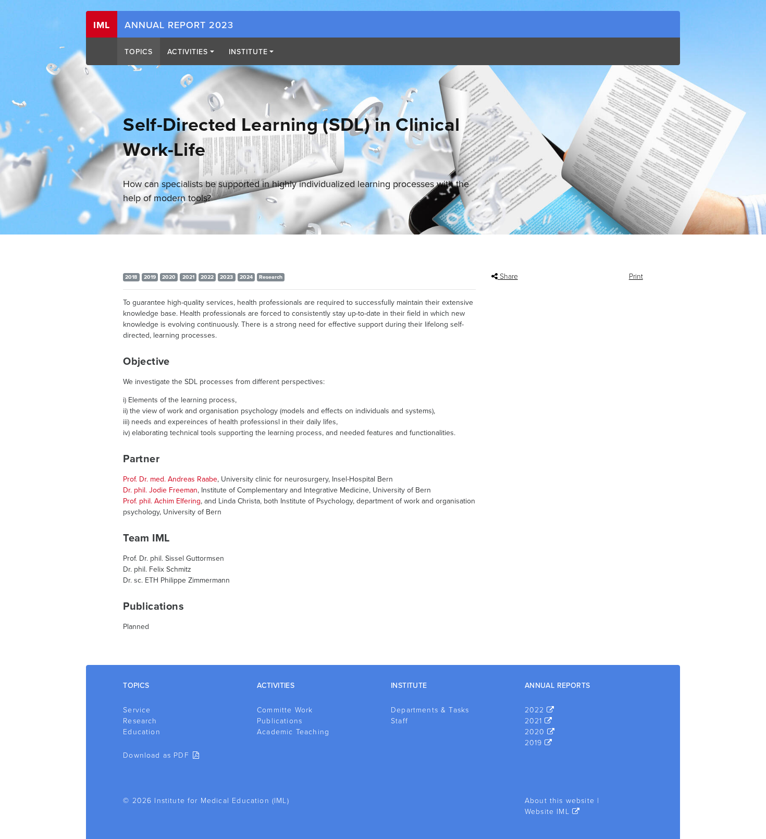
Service (137, 710)
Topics (139, 51)
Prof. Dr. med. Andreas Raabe (170, 479)
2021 (533, 721)
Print (636, 276)
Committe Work (285, 710)
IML (101, 25)
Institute (248, 51)
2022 (535, 710)
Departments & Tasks (430, 710)
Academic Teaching (293, 731)
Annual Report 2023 (179, 25)
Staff (399, 721)
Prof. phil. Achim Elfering (162, 501)
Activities (187, 51)
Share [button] (508, 276)
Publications (279, 721)
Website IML (547, 811)
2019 (533, 742)
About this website (560, 800)
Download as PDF (156, 755)
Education (141, 731)
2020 (535, 731)
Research (140, 721)
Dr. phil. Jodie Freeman (160, 490)
